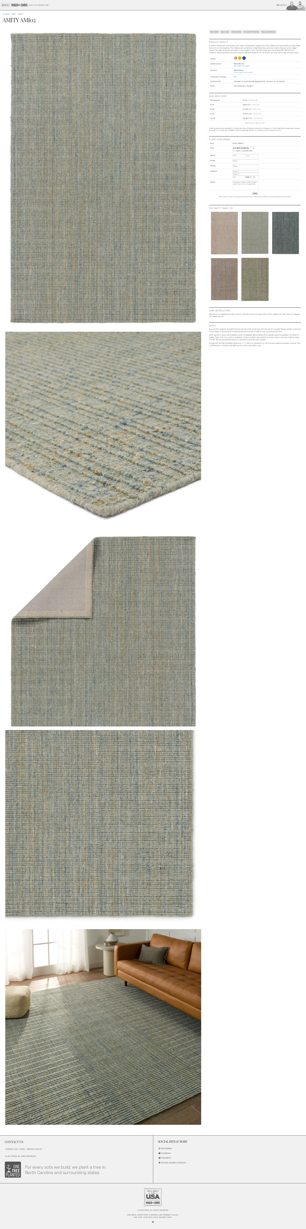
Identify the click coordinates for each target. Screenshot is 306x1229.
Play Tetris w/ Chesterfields (20, 1156)
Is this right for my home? (243, 72)
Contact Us (11, 1149)
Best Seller (214, 32)
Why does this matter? (242, 66)
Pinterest (166, 1158)
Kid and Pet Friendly (251, 32)
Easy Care (225, 32)
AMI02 (20, 14)
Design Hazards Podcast (173, 1163)
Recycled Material (268, 32)
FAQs (22, 1149)
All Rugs (5, 14)
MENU (6, 5)
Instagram (166, 1148)
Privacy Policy (34, 1149)
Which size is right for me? (255, 123)
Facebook (165, 1153)
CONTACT (283, 5)
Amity (14, 14)
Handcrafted (236, 32)
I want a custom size (244, 151)
